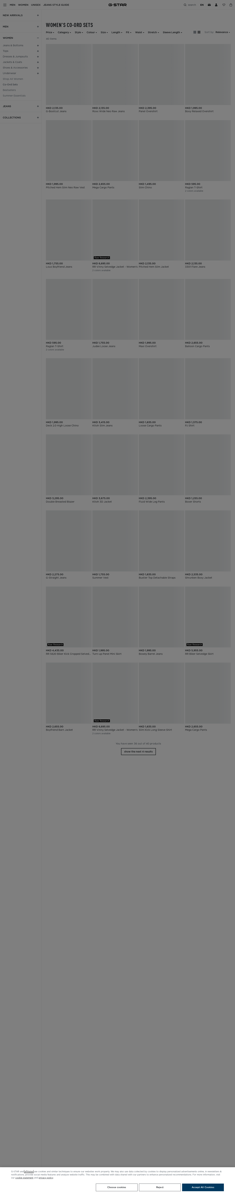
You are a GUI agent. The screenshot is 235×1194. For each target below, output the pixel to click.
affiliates (29, 1171)
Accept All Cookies (203, 1187)
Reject (160, 1187)
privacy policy (46, 1177)
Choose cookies (116, 1187)
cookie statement (24, 1177)
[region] (117, 1180)
